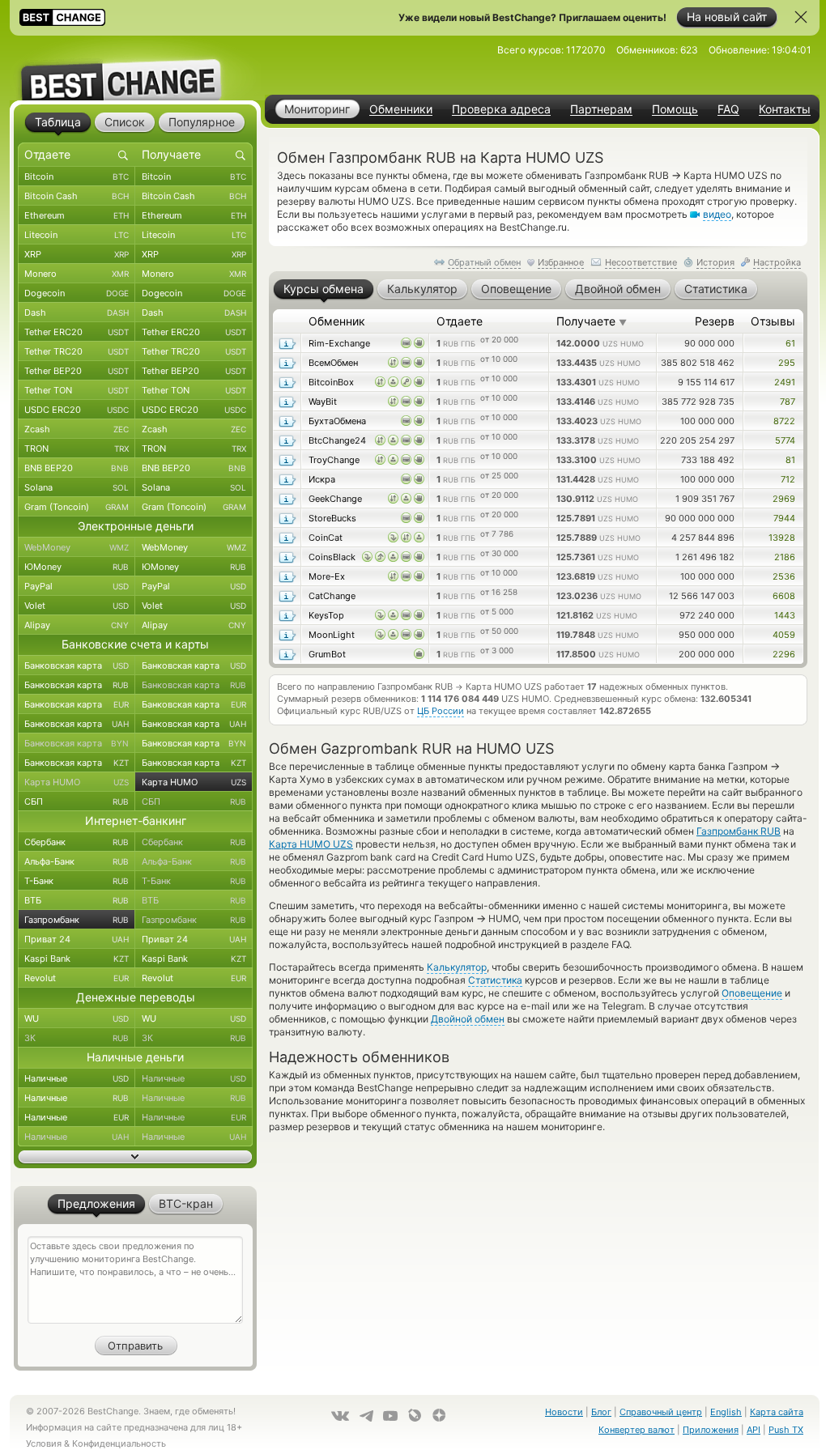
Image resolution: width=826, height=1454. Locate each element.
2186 (784, 557)
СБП (76, 801)
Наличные (76, 1078)
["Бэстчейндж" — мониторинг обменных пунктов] (135, 68)
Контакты (785, 109)
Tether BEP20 (76, 370)
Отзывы (773, 321)
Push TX (786, 1429)
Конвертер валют (636, 1429)
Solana (76, 487)
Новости (564, 1412)
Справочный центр (661, 1412)
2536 (784, 576)
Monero (76, 273)
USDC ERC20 (76, 409)
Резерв (714, 321)
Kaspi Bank (76, 958)
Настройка (777, 262)
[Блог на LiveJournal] (414, 1415)
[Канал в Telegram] (366, 1416)
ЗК (76, 1038)
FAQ (728, 109)
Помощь (675, 109)
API (753, 1429)
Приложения (711, 1429)
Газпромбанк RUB (738, 831)
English (726, 1412)
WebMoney (76, 547)
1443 (784, 615)
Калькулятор (457, 967)
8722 (784, 421)
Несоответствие (641, 262)
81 (790, 460)
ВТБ (76, 900)
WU (76, 1018)
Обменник (337, 321)
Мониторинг (317, 109)
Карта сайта (776, 1412)
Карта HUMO (76, 782)
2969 (784, 498)
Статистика (495, 980)
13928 (782, 537)
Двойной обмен (468, 1019)
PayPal (76, 586)
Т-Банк (76, 880)
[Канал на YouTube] (390, 1416)
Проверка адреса (501, 109)
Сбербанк (76, 842)
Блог (601, 1412)
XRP (76, 254)
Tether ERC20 (76, 332)
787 (787, 401)
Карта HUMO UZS (311, 844)
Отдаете (459, 321)
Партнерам (601, 109)
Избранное (561, 262)
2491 (784, 382)
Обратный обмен (484, 262)
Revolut (76, 978)
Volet (76, 605)
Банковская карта (76, 665)
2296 (784, 654)
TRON (76, 448)
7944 (784, 518)
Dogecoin (76, 293)
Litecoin (76, 234)
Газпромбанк (76, 919)
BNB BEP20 (76, 468)
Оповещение (752, 993)
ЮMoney (76, 566)
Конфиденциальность (119, 1443)
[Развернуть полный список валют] (135, 1157)
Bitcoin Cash (76, 196)
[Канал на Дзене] (439, 1415)
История (715, 262)
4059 (784, 634)
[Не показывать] (801, 17)
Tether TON (76, 390)
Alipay (76, 625)
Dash (76, 312)
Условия (44, 1443)
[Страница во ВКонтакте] (340, 1416)
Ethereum (76, 215)
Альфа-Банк (76, 861)
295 (786, 362)
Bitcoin (76, 176)
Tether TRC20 (76, 351)
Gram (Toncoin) (76, 506)
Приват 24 (76, 939)
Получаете (591, 321)
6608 (784, 596)
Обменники (400, 109)
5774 (785, 440)
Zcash (76, 429)
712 (788, 479)
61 (790, 343)
